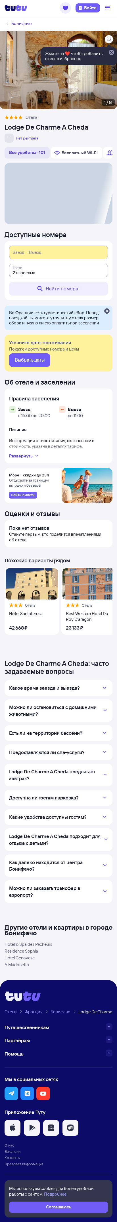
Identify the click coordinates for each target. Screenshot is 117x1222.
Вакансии (12, 1151)
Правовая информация (24, 1164)
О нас (9, 1145)
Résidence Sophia (21, 951)
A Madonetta (17, 964)
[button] (65, 8)
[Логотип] (16, 8)
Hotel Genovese (20, 958)
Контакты (12, 1157)
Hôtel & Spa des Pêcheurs (28, 944)
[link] (23, 495)
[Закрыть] (106, 311)
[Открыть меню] (108, 8)
